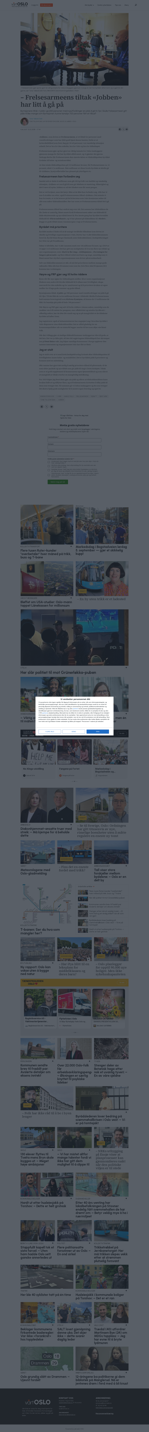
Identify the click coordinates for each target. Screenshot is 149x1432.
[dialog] (74, 716)
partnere (75, 708)
